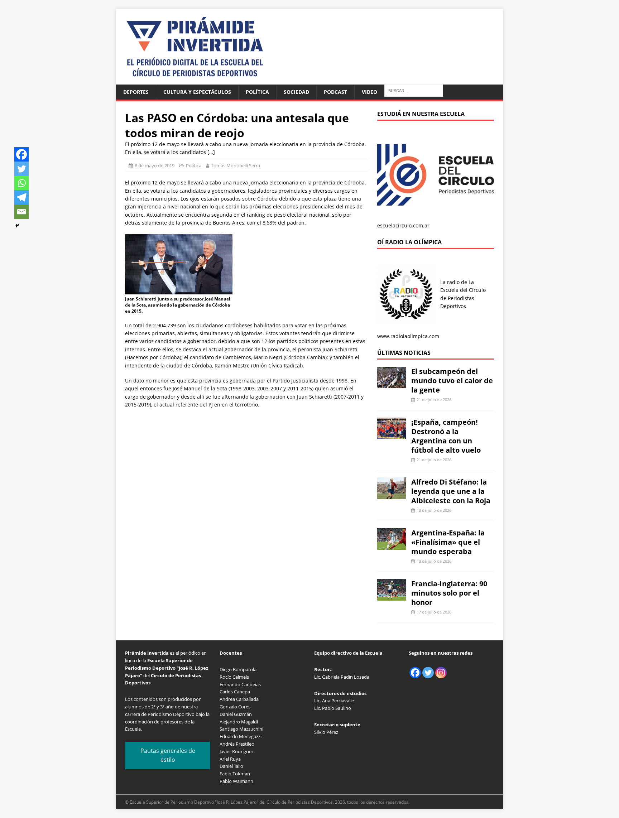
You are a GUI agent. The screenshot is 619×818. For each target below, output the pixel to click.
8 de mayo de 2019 (154, 165)
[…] (211, 152)
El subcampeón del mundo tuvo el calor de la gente (452, 380)
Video (369, 91)
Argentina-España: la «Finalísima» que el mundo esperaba (448, 542)
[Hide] (17, 225)
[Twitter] (21, 169)
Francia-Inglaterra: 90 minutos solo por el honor (449, 593)
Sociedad (296, 91)
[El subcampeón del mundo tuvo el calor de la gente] (391, 384)
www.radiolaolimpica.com (408, 336)
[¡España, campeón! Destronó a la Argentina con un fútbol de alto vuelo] (391, 434)
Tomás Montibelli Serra (235, 165)
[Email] (21, 211)
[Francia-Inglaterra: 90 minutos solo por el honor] (391, 596)
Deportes (136, 91)
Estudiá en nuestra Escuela (421, 114)
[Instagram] (441, 672)
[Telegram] (21, 197)
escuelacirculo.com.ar (403, 225)
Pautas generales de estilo (167, 755)
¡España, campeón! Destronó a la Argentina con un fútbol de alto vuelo (446, 436)
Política (257, 91)
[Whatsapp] (21, 183)
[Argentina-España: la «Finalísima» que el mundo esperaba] (391, 545)
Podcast (335, 91)
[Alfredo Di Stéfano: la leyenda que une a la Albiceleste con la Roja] (391, 494)
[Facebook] (21, 154)
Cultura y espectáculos (197, 91)
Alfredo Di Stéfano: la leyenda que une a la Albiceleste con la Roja (450, 491)
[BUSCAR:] (413, 90)
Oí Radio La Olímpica (409, 242)
